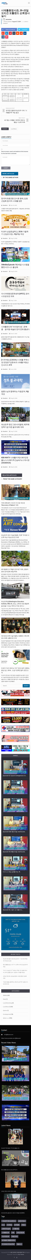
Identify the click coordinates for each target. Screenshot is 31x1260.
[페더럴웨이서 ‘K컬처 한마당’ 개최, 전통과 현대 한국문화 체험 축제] (15, 558)
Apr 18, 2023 (14, 205)
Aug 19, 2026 (14, 238)
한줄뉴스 (19, 1242)
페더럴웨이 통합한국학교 (8, 1238)
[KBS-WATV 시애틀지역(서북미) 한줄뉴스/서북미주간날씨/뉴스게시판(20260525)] (15, 447)
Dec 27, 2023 (14, 333)
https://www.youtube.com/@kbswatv (11, 1036)
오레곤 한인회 (20, 1230)
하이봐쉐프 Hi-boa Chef (8, 1242)
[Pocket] (6, 37)
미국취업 (9, 1222)
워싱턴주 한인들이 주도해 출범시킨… (10, 1146)
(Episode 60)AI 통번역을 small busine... (14, 811)
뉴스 (3, 1222)
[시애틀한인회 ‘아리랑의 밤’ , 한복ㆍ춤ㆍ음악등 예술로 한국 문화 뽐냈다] (15, 316)
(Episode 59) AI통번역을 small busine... (14, 832)
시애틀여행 (16, 1226)
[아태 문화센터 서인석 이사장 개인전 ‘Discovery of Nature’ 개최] (15, 492)
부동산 (23, 1222)
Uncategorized (7, 1012)
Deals (4, 997)
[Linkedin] (6, 33)
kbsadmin (8, 19)
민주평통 (16, 1222)
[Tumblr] (14, 33)
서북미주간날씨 (6, 1226)
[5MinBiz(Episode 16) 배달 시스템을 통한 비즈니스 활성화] (15, 254)
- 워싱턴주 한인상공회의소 (9, 1219)
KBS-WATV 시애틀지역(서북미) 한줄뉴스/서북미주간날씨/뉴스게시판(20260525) (15, 460)
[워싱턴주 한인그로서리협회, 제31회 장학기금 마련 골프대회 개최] (15, 414)
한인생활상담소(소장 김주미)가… (9, 1167)
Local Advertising (7, 1001)
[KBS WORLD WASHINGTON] (4, 3)
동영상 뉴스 (6, 1016)
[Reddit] (17, 33)
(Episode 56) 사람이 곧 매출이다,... (13, 890)
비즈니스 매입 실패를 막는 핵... (12, 852)
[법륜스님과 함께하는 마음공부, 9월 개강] (15, 381)
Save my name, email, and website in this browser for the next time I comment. (14, 152)
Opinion (5, 1008)
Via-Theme (21, 1252)
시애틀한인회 (5, 1230)
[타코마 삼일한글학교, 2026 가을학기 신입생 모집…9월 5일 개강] (15, 221)
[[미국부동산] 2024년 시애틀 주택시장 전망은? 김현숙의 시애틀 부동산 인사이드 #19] (15, 349)
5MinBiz (5, 993)
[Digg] (24, 33)
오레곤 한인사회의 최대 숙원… (9, 1189)
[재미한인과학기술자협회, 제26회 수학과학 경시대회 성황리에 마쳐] (15, 625)
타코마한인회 (5, 1234)
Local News (14, 129)
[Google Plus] (3, 33)
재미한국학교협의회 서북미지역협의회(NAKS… (13, 1211)
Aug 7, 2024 (14, 300)
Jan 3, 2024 (13, 369)
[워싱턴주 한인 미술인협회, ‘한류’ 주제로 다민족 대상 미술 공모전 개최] (15, 524)
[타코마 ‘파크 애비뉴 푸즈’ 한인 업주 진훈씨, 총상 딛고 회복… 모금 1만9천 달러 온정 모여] (15, 657)
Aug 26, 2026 (14, 398)
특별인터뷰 (15, 1234)
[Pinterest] (10, 33)
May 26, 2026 (14, 467)
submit (6, 168)
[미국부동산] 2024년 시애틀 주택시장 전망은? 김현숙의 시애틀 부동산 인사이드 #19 (15, 362)
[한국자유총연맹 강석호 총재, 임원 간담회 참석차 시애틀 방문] (15, 188)
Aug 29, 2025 (14, 271)
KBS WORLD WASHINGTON (17, 1250)
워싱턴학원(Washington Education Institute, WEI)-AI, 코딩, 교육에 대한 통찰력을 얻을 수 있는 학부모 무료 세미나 (15, 604)
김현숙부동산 (21, 1219)
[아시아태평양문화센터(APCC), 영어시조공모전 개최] (15, 283)
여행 (13, 1230)
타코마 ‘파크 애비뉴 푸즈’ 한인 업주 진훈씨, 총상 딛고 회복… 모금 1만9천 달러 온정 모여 (15, 670)
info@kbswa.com (8, 1032)
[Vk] (3, 37)
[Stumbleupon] (21, 33)
